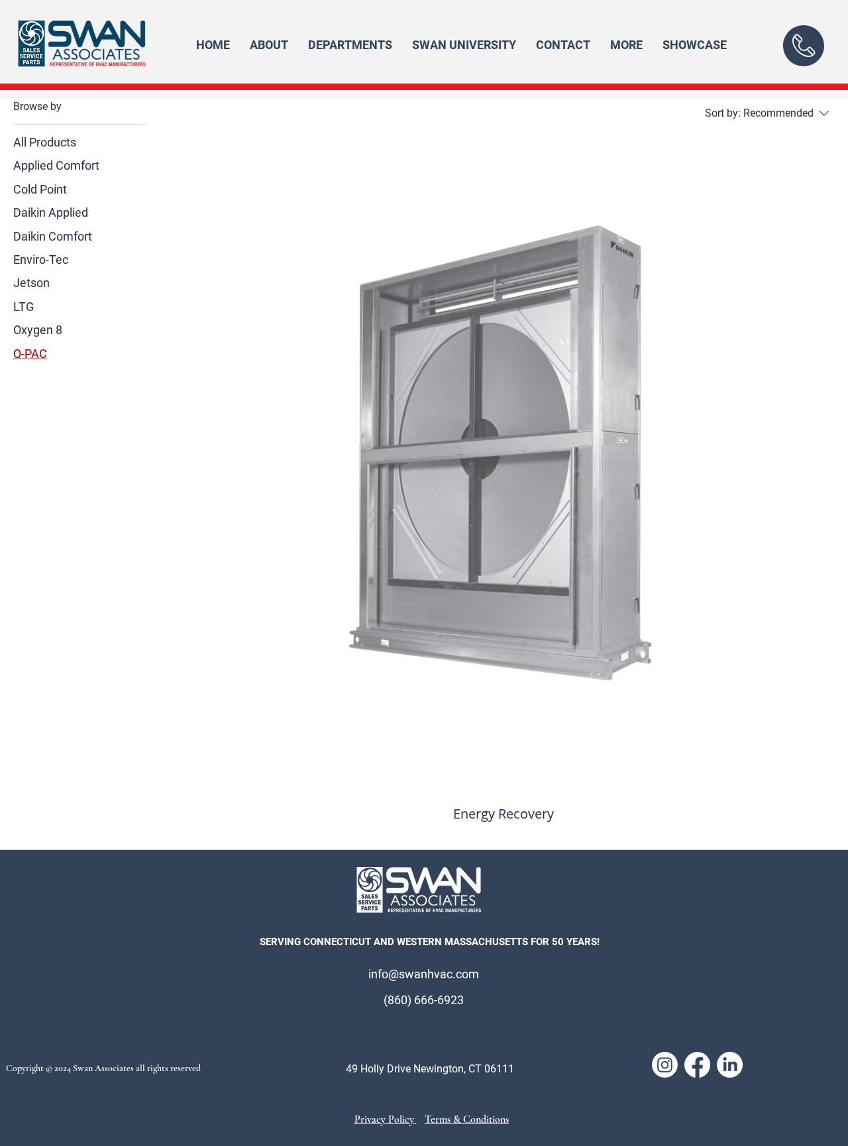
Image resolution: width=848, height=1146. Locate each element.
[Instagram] (665, 1065)
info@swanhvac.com (423, 974)
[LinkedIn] (730, 1065)
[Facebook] (697, 1065)
